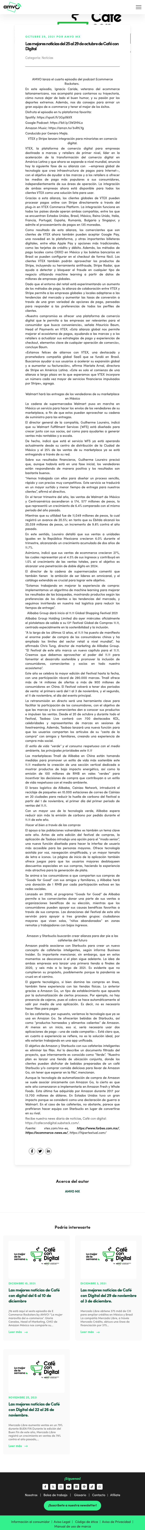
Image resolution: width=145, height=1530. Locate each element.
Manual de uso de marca (72, 1526)
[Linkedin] (48, 1151)
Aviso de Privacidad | (118, 1522)
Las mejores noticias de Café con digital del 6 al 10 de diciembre (34, 1296)
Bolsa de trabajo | (58, 1495)
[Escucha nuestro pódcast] (84, 1487)
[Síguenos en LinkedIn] (76, 1487)
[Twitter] (40, 1151)
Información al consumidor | (32, 1522)
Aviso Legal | (64, 1522)
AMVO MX (72, 1191)
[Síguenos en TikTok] (92, 1487)
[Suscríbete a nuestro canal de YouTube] (68, 1487)
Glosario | (83, 1495)
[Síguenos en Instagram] (61, 1487)
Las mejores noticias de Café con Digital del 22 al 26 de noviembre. (34, 1410)
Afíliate (115, 1495)
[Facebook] (32, 1151)
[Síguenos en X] (53, 1487)
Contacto (98, 1495)
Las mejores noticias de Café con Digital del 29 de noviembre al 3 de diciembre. (108, 1296)
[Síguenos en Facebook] (45, 1487)
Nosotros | (34, 1495)
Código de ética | (88, 1522)
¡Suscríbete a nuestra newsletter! (72, 1505)
